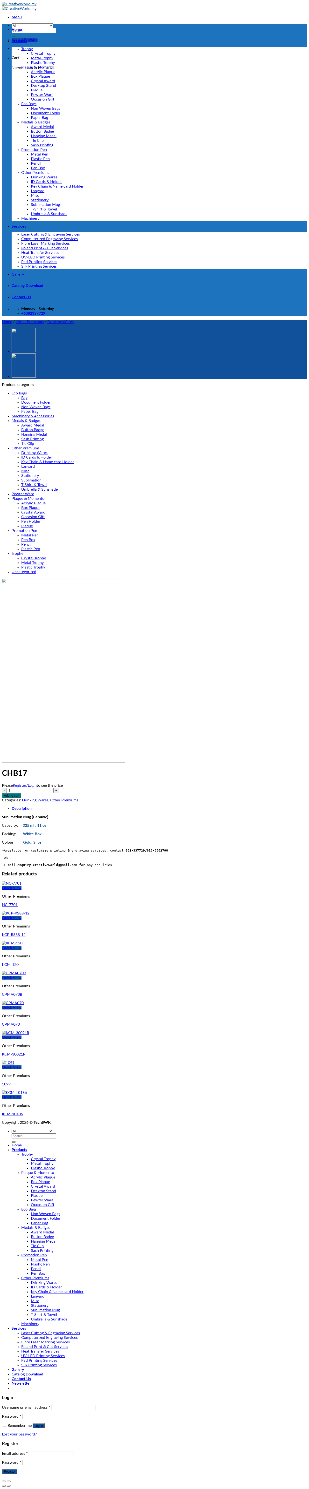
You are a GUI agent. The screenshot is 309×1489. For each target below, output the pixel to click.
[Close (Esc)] (4, 1481)
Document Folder (45, 113)
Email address (15, 1453)
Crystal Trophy (43, 53)
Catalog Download (27, 286)
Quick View (11, 888)
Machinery (30, 218)
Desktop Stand (43, 86)
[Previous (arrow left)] (4, 1486)
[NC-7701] (11, 883)
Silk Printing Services (39, 266)
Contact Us (21, 297)
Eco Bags (28, 104)
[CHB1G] (24, 376)
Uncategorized (24, 572)
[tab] (159, 808)
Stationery (40, 200)
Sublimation (31, 480)
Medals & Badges (35, 122)
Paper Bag (39, 118)
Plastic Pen (40, 159)
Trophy (27, 49)
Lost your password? (19, 1434)
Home (17, 30)
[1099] (8, 1063)
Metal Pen (39, 154)
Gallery (18, 274)
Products (19, 41)
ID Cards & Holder (46, 182)
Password (11, 1416)
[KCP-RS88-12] (15, 913)
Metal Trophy (42, 58)
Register (9, 1471)
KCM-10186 (12, 1114)
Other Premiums (35, 173)
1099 (6, 1084)
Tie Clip (37, 140)
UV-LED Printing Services (43, 257)
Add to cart (11, 795)
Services (19, 226)
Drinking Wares (44, 177)
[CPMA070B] (14, 973)
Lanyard (37, 191)
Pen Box (38, 168)
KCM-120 (10, 965)
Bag (24, 398)
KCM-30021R (13, 1054)
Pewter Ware (42, 95)
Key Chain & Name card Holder (57, 186)
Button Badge (42, 131)
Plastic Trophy (43, 63)
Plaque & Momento (37, 67)
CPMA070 (11, 1024)
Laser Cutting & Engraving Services (50, 234)
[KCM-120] (12, 943)
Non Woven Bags (45, 108)
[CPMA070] (13, 1003)
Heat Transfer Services (40, 253)
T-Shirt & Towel (44, 209)
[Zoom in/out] (9, 1481)
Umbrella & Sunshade (49, 214)
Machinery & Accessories (33, 416)
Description (22, 809)
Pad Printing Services (39, 262)
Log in (39, 1426)
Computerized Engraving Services (49, 239)
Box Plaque (40, 76)
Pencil (36, 163)
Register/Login (25, 785)
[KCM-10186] (14, 1093)
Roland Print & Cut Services (44, 248)
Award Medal (42, 127)
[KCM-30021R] (15, 1033)
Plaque (36, 90)
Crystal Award (43, 81)
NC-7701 (10, 905)
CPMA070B (12, 994)
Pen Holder (30, 521)
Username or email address (26, 1407)
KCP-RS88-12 (14, 935)
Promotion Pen (34, 150)
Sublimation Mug (45, 205)
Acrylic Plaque (43, 72)
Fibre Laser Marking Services (45, 243)
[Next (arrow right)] (9, 1486)
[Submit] (13, 36)
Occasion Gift (42, 99)
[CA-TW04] (24, 351)
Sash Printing (42, 145)
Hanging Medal (43, 136)
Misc (35, 195)
